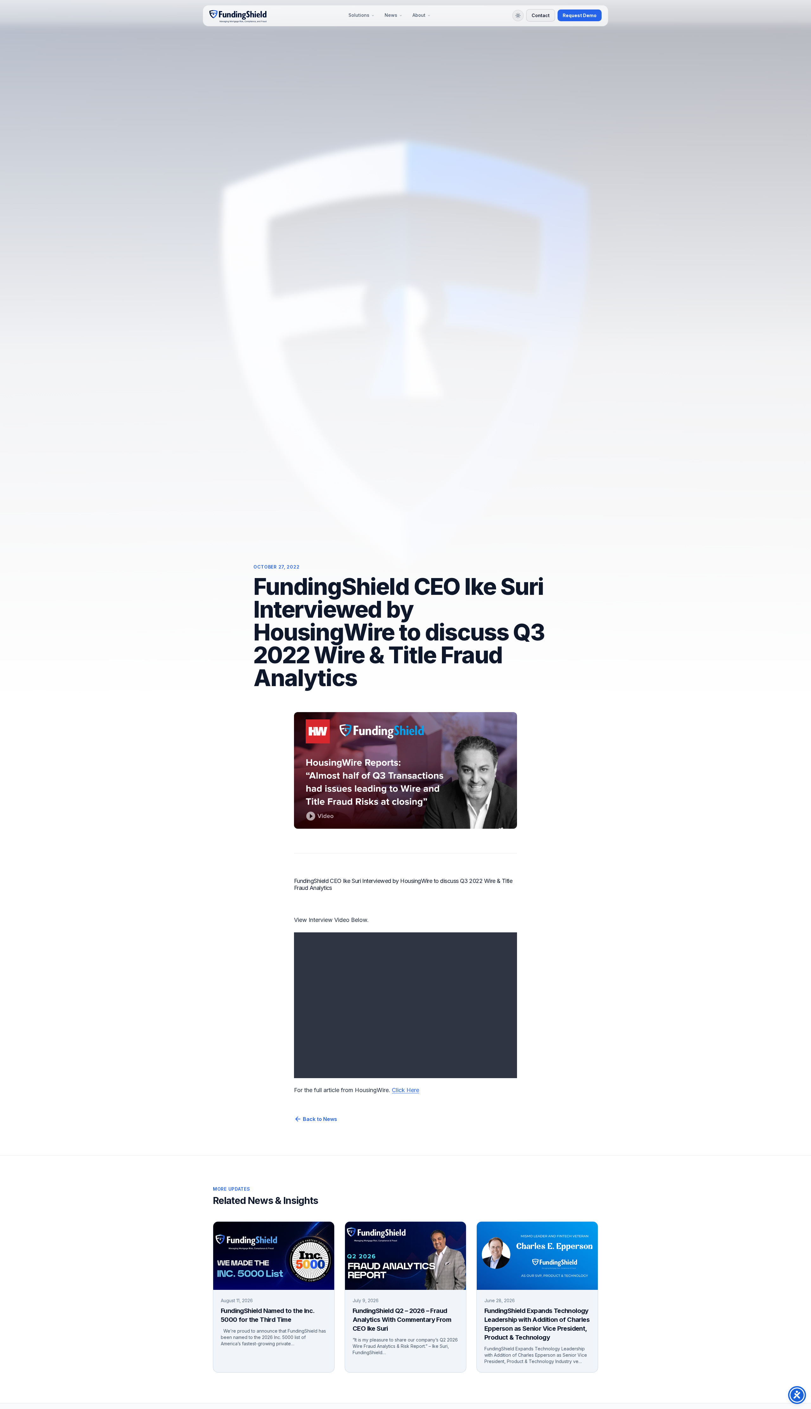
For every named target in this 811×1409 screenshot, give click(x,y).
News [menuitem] (391, 15)
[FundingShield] (237, 15)
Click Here (405, 1090)
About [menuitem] (418, 15)
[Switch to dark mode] (518, 15)
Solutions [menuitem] (358, 15)
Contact (541, 15)
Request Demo (580, 15)
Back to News (315, 1119)
